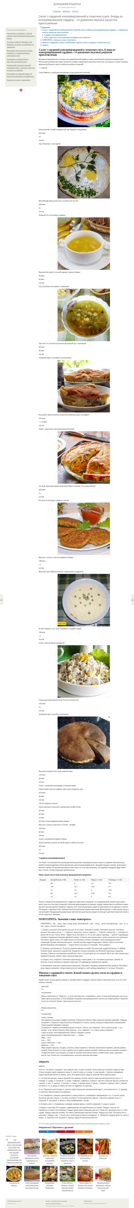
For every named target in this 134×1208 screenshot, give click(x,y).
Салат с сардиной (49, 1123)
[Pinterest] (66, 1131)
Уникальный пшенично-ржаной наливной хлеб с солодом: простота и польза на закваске (21, 67)
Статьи (75, 11)
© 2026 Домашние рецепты (14, 1201)
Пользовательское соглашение (59, 1201)
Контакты (48, 1201)
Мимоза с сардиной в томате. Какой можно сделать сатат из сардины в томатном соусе (76, 42)
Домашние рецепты (67, 4)
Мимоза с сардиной (104, 1123)
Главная (57, 11)
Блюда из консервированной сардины (65, 1123)
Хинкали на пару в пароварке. (18, 80)
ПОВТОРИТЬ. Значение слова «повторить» (59, 40)
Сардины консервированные (55, 35)
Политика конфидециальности (53, 1203)
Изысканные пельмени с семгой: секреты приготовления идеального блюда (21, 36)
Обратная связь (88, 1201)
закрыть (45, 45)
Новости (66, 11)
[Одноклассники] (84, 1131)
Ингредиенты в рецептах (92, 1123)
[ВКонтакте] (48, 1131)
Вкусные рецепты (80, 1123)
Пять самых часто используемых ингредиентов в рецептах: (67, 37)
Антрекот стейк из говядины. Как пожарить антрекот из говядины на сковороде (20, 44)
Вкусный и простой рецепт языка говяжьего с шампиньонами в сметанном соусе (19, 53)
